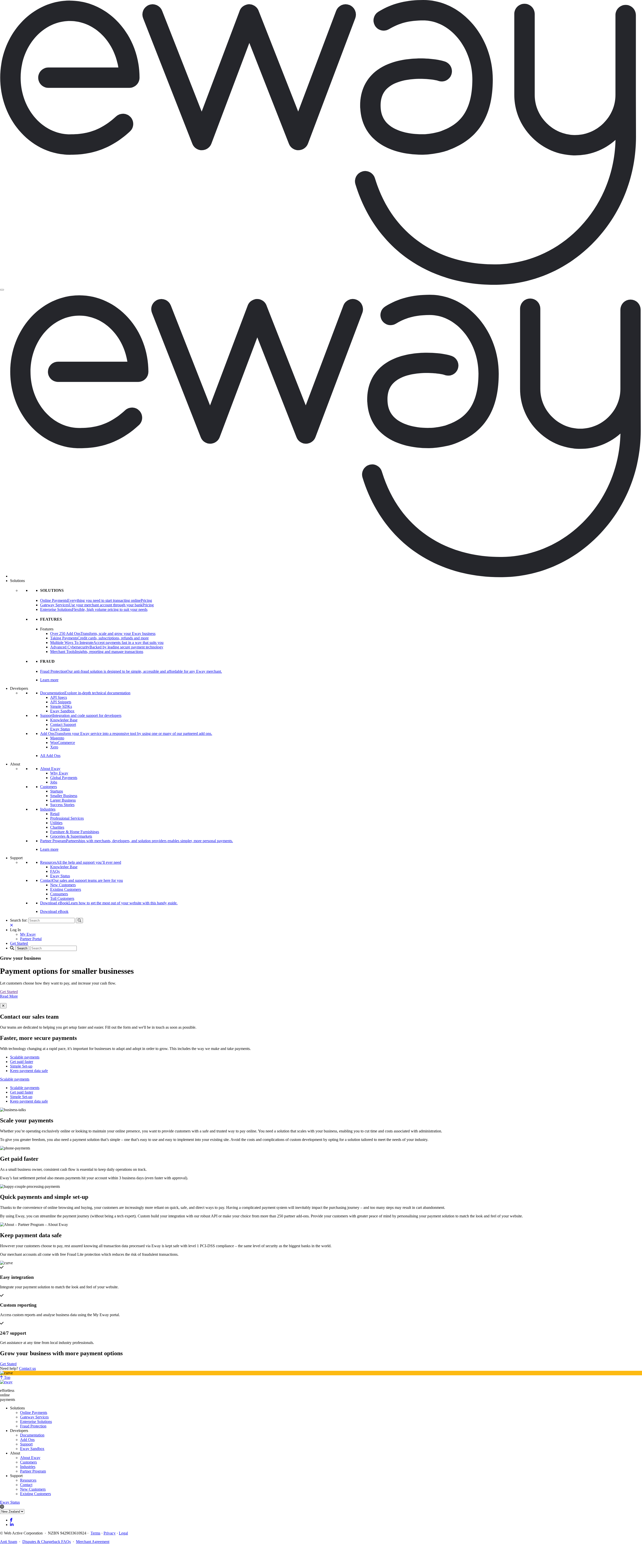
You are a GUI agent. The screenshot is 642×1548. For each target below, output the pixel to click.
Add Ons (27, 1439)
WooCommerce (62, 742)
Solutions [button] (17, 580)
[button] (15, 930)
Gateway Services (34, 1417)
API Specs (58, 697)
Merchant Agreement (92, 1541)
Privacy (110, 1533)
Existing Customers (65, 889)
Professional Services (67, 818)
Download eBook (54, 911)
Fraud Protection (33, 1426)
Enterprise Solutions (36, 1421)
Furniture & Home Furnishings (74, 832)
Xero (54, 747)
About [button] (15, 764)
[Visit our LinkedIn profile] (12, 1524)
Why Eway (59, 773)
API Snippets (60, 702)
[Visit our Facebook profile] (11, 1520)
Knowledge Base (63, 720)
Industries (47, 809)
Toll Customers (62, 898)
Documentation (32, 1435)
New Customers (63, 885)
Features (46, 629)
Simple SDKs (61, 706)
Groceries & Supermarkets (71, 836)
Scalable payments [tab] (24, 1057)
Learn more (49, 680)
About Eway (50, 768)
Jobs (53, 782)
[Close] (3, 1005)
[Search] (79, 920)
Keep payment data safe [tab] (29, 1071)
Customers (48, 787)
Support (26, 1444)
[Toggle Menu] (2, 290)
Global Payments (63, 778)
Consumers (59, 894)
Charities (57, 827)
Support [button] (16, 858)
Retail (54, 814)
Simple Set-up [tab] (21, 1066)
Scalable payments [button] (14, 1079)
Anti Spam (8, 1541)
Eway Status (60, 729)
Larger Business (63, 800)
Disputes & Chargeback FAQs (46, 1541)
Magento (57, 738)
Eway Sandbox (62, 711)
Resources (28, 1480)
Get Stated (8, 1364)
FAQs (55, 871)
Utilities (56, 823)
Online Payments (33, 1412)
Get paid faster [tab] (21, 1061)
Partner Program (33, 1471)
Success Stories (62, 805)
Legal (123, 1533)
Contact (26, 1485)
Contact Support (63, 724)
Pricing (146, 600)
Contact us (27, 1368)
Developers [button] (19, 688)
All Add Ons (50, 755)
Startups (56, 791)
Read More (9, 996)
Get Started (9, 992)
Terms (95, 1533)
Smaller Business (63, 796)
